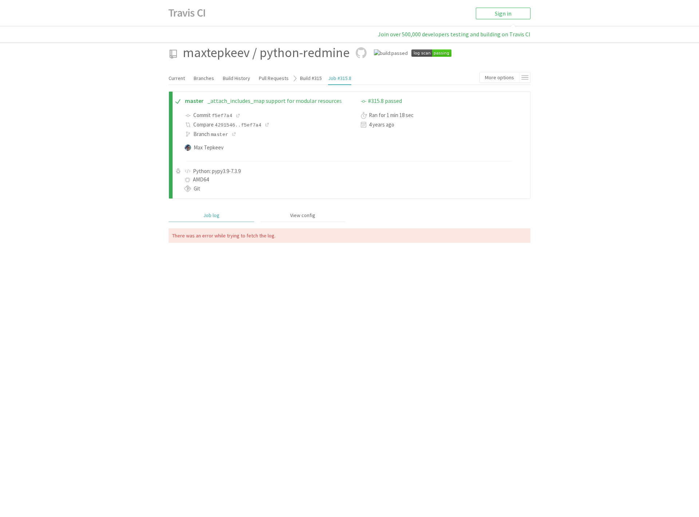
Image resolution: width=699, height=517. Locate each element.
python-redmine (305, 52)
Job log (211, 215)
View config (302, 215)
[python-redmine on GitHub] (361, 52)
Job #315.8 (339, 78)
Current (177, 78)
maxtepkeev (216, 52)
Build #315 (311, 78)
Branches (204, 78)
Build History (236, 78)
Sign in (503, 13)
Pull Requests (274, 78)
